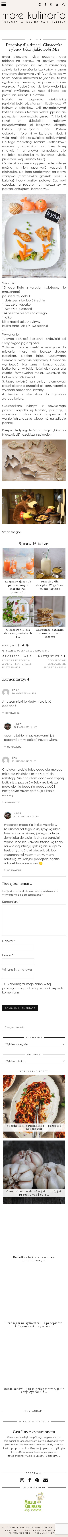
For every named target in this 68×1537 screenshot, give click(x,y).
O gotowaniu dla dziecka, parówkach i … (18, 633)
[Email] (57, 4)
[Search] (63, 4)
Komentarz (11, 901)
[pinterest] (51, 4)
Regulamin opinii (47, 1533)
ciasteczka (12, 651)
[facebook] (45, 4)
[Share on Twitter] (23, 645)
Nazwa (8, 941)
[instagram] (40, 4)
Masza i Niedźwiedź (45, 103)
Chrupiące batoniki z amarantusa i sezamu (50, 633)
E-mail (7, 955)
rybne (45, 651)
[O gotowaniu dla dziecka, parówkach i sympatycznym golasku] (18, 611)
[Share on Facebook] (19, 645)
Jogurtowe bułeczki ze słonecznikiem (52, 662)
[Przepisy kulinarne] (34, 1512)
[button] (5, 5)
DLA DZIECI (34, 39)
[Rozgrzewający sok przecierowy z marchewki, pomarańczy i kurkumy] (18, 563)
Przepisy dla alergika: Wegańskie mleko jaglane (50, 585)
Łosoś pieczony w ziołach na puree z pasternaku (17, 662)
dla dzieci (27, 651)
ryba (37, 651)
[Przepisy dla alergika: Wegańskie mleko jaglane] (49, 563)
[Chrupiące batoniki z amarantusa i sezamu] (49, 611)
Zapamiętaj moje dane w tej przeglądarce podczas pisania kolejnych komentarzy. (32, 988)
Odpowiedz (12, 713)
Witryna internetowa (17, 969)
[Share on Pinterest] (27, 645)
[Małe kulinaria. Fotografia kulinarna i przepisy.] (34, 17)
